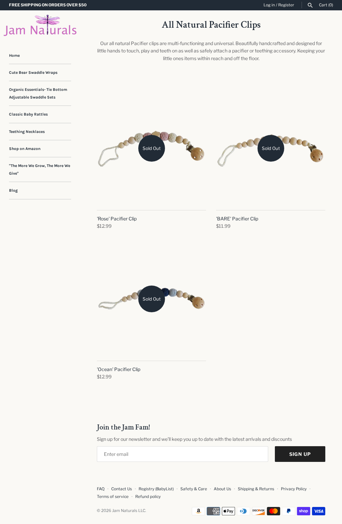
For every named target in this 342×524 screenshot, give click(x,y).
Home (14, 55)
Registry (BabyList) (156, 489)
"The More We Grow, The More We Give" (39, 169)
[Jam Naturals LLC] (40, 25)
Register (286, 5)
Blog (13, 190)
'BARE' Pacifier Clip (237, 218)
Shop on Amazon (24, 148)
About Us (222, 489)
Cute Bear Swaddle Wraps (33, 72)
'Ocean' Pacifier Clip (118, 369)
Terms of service (113, 496)
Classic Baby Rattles (28, 114)
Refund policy (148, 496)
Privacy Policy (294, 489)
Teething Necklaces (27, 131)
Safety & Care (193, 489)
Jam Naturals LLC (128, 510)
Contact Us (121, 489)
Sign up (300, 454)
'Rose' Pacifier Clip (117, 218)
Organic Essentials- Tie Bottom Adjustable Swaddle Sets (38, 93)
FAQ (101, 489)
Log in (269, 5)
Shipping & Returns (256, 489)
